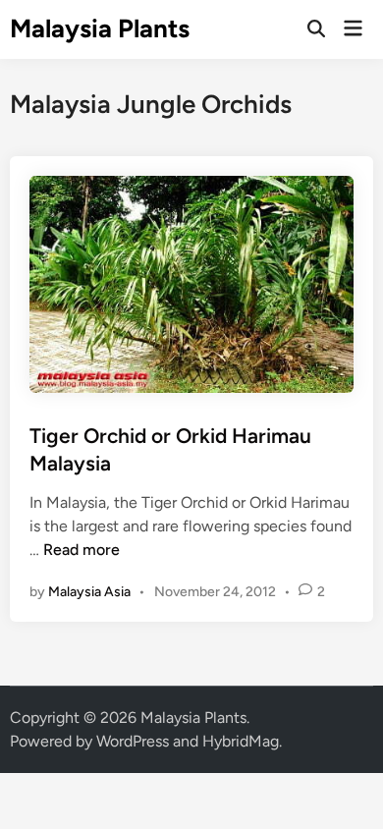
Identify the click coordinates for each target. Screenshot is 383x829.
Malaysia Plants (100, 28)
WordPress (132, 741)
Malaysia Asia (89, 591)
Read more (81, 549)
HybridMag (240, 741)
